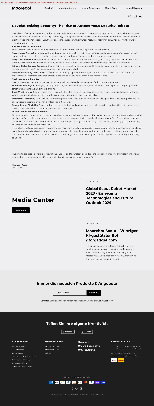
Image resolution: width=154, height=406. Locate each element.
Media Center (111, 8)
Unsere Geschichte (90, 8)
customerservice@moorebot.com (125, 356)
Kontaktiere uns (18, 346)
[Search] (130, 16)
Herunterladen (18, 350)
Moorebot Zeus (52, 350)
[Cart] (135, 16)
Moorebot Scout (52, 346)
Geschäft (49, 8)
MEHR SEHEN (21, 210)
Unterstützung (133, 8)
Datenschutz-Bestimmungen (24, 356)
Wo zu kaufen (17, 353)
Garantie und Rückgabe (22, 366)
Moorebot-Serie (66, 8)
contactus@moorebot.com (123, 353)
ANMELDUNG (94, 293)
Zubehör (49, 353)
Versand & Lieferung (20, 363)
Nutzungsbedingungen (22, 360)
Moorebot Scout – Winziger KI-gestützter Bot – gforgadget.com (112, 235)
